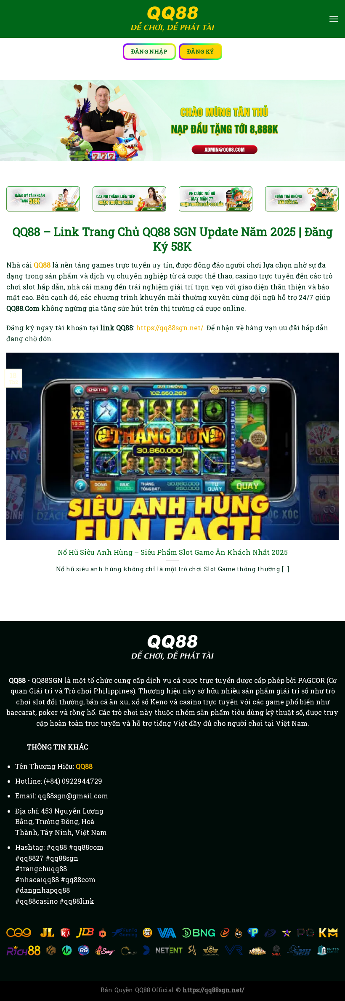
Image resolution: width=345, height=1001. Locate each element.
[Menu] (334, 18)
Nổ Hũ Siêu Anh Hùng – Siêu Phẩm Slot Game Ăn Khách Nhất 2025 (173, 552)
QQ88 (84, 766)
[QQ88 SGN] (172, 19)
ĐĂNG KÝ (200, 51)
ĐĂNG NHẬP (149, 51)
